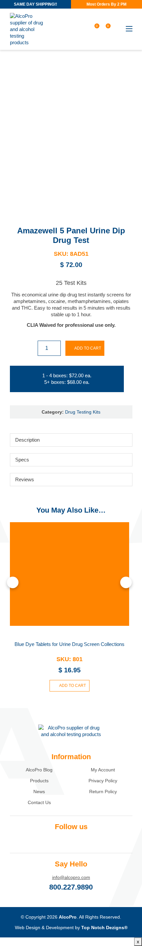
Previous (12, 582)
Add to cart (87, 348)
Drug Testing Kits (82, 412)
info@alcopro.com (71, 877)
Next (126, 582)
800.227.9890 (71, 887)
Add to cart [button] (72, 685)
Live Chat (129, 933)
